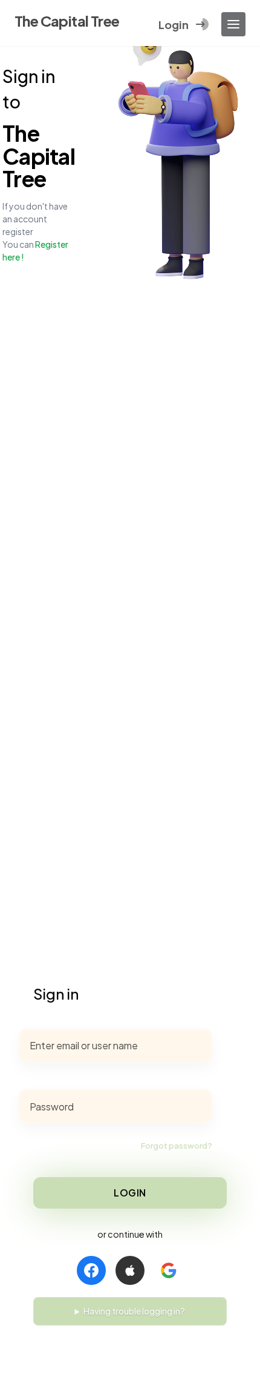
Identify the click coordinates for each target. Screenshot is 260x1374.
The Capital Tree (67, 21)
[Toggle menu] (233, 24)
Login (130, 1192)
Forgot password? (176, 1145)
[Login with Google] (168, 1270)
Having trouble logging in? (134, 1311)
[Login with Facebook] (91, 1270)
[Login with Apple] (130, 1270)
